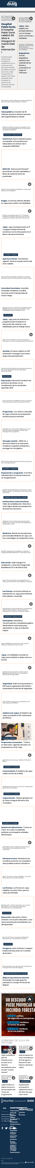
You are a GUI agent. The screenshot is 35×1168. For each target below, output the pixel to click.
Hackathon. (8, 620)
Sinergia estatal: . (10, 441)
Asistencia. (8, 139)
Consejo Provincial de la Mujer (15, 497)
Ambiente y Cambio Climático (13, 1141)
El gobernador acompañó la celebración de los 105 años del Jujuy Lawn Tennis (25, 1090)
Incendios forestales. (10, 288)
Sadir (22, 1051)
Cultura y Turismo (10, 254)
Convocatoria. (9, 771)
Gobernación (14, 1110)
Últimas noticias (30, 1109)
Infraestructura (15, 1124)
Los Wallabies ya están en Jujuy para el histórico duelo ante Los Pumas (16, 657)
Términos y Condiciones (6, 1158)
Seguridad (13, 1130)
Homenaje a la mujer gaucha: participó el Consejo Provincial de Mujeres (16, 982)
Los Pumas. (8, 591)
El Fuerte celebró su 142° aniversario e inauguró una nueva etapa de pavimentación (16, 353)
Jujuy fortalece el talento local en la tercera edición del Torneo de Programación (8, 1090)
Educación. (6, 380)
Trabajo (12, 1117)
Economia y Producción (12, 134)
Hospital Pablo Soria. (8, 25)
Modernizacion (15, 1152)
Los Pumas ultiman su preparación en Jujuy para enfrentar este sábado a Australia (17, 593)
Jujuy (5, 1051)
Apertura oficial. (10, 259)
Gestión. (6, 351)
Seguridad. (7, 683)
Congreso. (7, 948)
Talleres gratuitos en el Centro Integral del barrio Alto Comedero (18, 800)
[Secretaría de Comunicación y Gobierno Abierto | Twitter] (6, 1128)
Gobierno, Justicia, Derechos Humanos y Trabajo (13, 1147)
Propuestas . (8, 411)
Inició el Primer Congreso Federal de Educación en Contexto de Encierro (17, 950)
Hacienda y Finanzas (10, 468)
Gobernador (25, 1081)
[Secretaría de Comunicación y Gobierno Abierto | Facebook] (2, 1128)
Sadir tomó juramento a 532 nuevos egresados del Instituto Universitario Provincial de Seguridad (17, 686)
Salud (5, 107)
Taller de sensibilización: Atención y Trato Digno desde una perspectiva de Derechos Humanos (17, 506)
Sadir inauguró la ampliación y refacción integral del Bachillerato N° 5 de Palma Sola (15, 565)
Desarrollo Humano (11, 767)
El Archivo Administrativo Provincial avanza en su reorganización (16, 475)
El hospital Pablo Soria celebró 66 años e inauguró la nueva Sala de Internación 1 (8, 41)
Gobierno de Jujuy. (11, 713)
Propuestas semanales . (12, 742)
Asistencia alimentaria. (12, 827)
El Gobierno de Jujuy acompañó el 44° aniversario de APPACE (17, 715)
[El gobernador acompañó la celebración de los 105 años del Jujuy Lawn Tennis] (26, 1079)
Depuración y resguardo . (12, 473)
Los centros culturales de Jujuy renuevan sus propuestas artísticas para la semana (17, 414)
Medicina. (7, 533)
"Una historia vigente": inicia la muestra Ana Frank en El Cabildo (17, 261)
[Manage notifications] (31, 1164)
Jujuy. (21, 26)
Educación (8, 315)
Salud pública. (7, 112)
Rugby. (4, 201)
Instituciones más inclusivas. (16, 501)
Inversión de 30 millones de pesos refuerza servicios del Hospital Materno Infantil (16, 114)
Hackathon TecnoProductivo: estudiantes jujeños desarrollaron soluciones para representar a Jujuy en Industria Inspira (18, 626)
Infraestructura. (10, 858)
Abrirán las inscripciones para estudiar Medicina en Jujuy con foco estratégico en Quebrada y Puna (18, 535)
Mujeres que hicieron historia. (16, 978)
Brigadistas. (24, 53)
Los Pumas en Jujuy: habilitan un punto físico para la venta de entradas (16, 890)
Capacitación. (9, 798)
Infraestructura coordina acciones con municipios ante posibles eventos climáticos (17, 861)
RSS (2, 1160)
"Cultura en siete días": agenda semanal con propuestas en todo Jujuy (16, 744)
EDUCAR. (6, 169)
